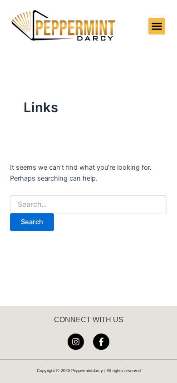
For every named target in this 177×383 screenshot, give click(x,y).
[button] (157, 26)
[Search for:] (88, 204)
